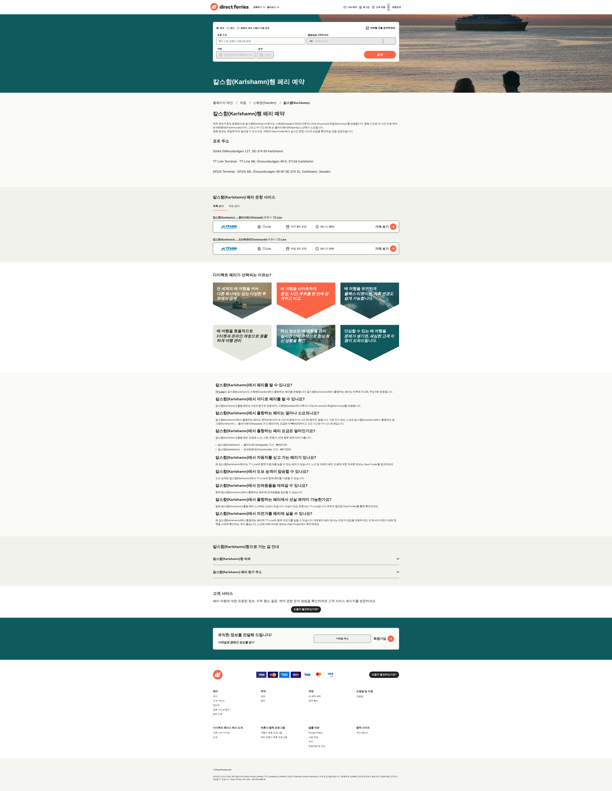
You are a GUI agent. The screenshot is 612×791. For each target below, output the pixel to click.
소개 (215, 737)
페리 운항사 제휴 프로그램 (274, 737)
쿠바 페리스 (362, 732)
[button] (306, 559)
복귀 (222, 28)
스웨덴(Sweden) (264, 103)
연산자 (216, 705)
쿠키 (311, 741)
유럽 (243, 103)
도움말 (359, 696)
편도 (232, 28)
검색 (380, 54)
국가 (215, 696)
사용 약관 (313, 737)
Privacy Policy (315, 732)
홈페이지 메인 (223, 103)
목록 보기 (218, 206)
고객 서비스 (219, 700)
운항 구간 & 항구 (221, 709)
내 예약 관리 (315, 696)
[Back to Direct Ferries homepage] (229, 7)
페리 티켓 (217, 714)
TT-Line (277, 217)
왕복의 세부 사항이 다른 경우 (255, 28)
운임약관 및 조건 (317, 746)
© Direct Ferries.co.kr (222, 770)
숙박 (263, 696)
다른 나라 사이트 (221, 732)
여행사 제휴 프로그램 (271, 732)
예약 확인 (313, 700)
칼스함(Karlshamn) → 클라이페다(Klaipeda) (238, 217)
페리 (263, 700)
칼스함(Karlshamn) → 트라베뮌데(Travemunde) (240, 239)
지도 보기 (234, 206)
